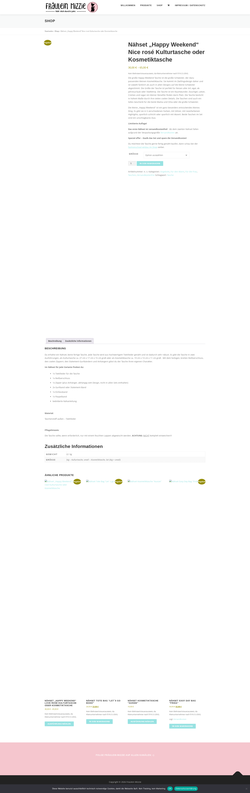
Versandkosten (167, 132)
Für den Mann (177, 171)
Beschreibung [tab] (55, 341)
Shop (160, 5)
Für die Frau (191, 171)
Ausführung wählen (59, 723)
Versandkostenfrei (146, 175)
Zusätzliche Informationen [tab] (78, 341)
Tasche (170, 175)
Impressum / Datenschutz (190, 5)
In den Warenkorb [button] (99, 721)
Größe (133, 153)
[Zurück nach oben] (238, 775)
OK (170, 788)
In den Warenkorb (150, 163)
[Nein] (246, 788)
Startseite (49, 31)
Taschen (132, 175)
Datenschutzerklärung (186, 788)
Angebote (165, 171)
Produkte (146, 5)
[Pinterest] (129, 761)
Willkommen (128, 5)
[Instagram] (121, 761)
